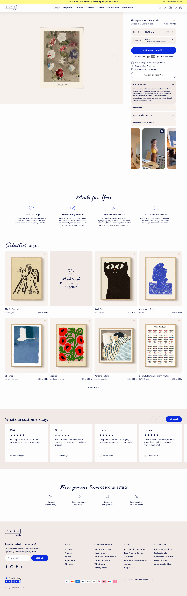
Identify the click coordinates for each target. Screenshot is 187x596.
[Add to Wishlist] (174, 20)
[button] (153, 32)
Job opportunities (162, 564)
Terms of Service (102, 560)
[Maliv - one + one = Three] (160, 278)
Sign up (40, 557)
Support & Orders (103, 549)
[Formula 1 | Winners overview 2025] (160, 345)
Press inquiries (160, 560)
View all (174, 419)
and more (169, 57)
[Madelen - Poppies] (71, 345)
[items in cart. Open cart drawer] (180, 8)
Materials (137, 107)
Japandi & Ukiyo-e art (142, 23)
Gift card (69, 564)
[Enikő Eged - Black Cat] (116, 278)
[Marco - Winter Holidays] (116, 345)
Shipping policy (102, 553)
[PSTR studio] (11, 7)
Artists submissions (163, 549)
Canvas (79, 7)
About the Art (139, 84)
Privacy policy (101, 568)
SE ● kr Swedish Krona (172, 2)
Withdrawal (100, 564)
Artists (100, 7)
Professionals (160, 553)
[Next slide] (115, 58)
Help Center (129, 568)
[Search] (160, 8)
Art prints (67, 7)
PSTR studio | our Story (134, 549)
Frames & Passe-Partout (135, 560)
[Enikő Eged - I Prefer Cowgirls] (26, 278)
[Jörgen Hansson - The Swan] (26, 345)
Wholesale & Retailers (164, 556)
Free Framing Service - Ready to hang (150, 63)
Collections (113, 7)
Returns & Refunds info (105, 556)
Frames (90, 7)
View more (93, 387)
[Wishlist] (175, 8)
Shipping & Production (143, 122)
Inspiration (127, 7)
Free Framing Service (142, 115)
